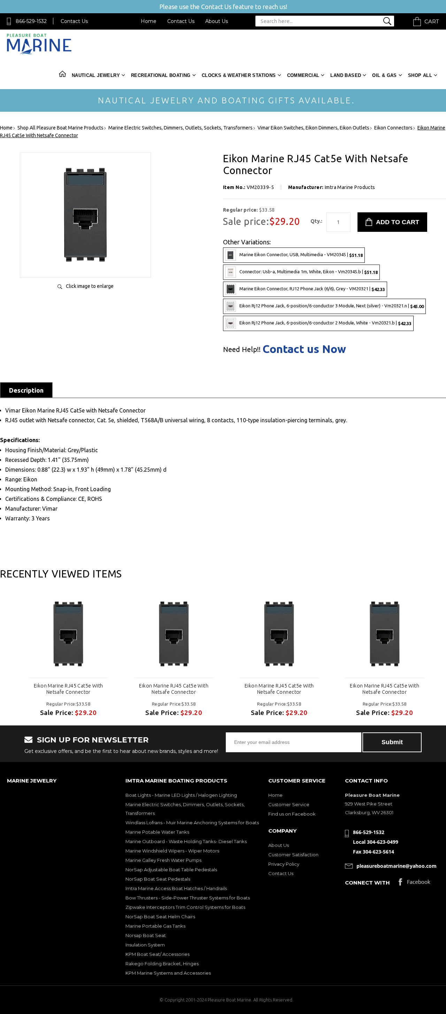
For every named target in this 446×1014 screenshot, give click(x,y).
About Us (216, 21)
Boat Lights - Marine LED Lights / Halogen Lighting (181, 795)
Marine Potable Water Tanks (157, 832)
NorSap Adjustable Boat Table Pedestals (171, 869)
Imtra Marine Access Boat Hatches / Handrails (176, 888)
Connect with (367, 882)
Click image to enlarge (90, 286)
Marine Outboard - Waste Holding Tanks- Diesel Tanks (186, 841)
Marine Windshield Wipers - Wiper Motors (172, 851)
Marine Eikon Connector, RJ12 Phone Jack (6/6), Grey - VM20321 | (312, 288)
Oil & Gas (384, 75)
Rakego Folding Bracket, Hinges (162, 963)
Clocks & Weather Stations (239, 75)
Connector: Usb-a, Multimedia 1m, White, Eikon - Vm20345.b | (308, 271)
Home (148, 21)
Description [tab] (26, 390)
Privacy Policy (283, 864)
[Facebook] (414, 883)
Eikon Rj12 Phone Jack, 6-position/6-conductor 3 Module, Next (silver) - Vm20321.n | (331, 305)
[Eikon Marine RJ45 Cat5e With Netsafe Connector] (85, 265)
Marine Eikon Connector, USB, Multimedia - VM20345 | (301, 254)
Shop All (420, 75)
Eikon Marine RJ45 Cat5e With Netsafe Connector (68, 689)
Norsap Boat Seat (145, 935)
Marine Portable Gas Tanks (155, 926)
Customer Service (288, 804)
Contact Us (74, 21)
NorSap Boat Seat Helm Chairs (160, 916)
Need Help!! (242, 349)
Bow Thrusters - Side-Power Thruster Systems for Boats (187, 898)
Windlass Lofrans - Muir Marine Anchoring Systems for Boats (192, 822)
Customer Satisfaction (293, 854)
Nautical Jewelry (96, 75)
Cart (431, 21)
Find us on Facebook (292, 814)
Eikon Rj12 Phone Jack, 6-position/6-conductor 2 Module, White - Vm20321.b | (325, 322)
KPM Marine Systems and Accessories (168, 973)
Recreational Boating (161, 75)
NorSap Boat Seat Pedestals (157, 879)
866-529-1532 (31, 21)
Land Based (345, 75)
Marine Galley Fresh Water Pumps (163, 860)
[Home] (39, 52)
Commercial (303, 75)
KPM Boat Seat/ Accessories (157, 954)
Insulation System (145, 945)
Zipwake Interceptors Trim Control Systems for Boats (185, 907)
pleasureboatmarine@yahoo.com (396, 866)
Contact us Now (304, 348)
